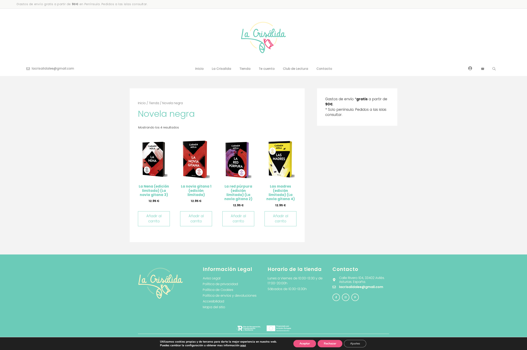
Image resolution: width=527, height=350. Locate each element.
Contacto (324, 68)
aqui (243, 345)
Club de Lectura (295, 68)
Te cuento (267, 68)
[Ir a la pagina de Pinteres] (355, 297)
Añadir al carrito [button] (154, 219)
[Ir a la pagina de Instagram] (336, 297)
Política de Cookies (218, 289)
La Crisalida (221, 68)
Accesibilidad (213, 301)
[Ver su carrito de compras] (482, 69)
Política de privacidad (220, 284)
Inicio (199, 68)
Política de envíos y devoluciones (230, 295)
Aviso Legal (211, 278)
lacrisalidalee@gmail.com (53, 68)
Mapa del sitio (214, 307)
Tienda (245, 68)
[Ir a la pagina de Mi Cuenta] (470, 68)
